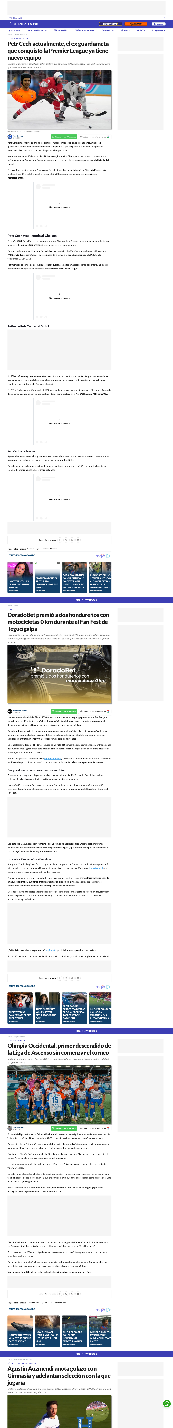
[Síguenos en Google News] (78, 539)
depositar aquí (96, 868)
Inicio (9, 34)
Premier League (33, 549)
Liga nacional (19, 1036)
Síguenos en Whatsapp (65, 137)
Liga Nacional (13, 30)
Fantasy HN (18, 18)
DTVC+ (10, 18)
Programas (157, 30)
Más (16, 605)
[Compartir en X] (71, 539)
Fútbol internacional (23, 1359)
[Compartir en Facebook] (59, 539)
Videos (124, 30)
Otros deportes (20, 34)
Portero (45, 549)
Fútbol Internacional (84, 30)
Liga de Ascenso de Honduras (53, 1303)
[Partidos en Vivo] (110, 24)
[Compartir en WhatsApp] (65, 539)
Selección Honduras (37, 30)
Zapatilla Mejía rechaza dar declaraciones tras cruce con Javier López (56, 1272)
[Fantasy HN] (136, 24)
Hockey (53, 549)
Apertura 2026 (33, 1303)
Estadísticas (108, 30)
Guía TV (141, 30)
